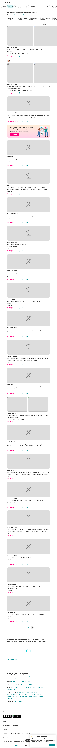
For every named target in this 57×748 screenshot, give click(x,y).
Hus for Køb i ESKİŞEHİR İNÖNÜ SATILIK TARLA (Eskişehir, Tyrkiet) (23, 301)
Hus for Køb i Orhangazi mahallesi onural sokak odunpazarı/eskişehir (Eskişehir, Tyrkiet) (28, 115)
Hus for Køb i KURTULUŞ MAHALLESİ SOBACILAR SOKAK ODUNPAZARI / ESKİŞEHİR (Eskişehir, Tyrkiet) (28, 529)
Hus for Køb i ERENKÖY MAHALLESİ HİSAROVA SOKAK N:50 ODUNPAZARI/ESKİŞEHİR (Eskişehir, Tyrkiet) (28, 187)
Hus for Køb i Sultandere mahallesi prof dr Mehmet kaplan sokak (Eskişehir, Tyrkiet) (27, 358)
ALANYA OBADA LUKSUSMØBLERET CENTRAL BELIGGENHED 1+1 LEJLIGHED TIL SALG (28, 86)
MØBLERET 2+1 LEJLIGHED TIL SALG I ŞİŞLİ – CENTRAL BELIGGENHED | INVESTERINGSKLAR (28, 49)
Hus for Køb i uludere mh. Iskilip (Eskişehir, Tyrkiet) (19, 557)
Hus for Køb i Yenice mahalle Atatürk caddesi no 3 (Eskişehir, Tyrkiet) (24, 216)
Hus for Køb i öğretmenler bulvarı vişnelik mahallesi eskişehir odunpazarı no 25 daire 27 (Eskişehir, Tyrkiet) (28, 472)
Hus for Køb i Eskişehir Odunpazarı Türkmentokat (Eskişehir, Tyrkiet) (24, 586)
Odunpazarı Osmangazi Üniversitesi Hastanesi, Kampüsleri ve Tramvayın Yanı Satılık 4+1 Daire (28, 415)
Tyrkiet (10, 10)
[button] (32, 627)
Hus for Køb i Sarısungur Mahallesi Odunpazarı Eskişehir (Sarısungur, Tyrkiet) (26, 330)
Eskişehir (15, 10)
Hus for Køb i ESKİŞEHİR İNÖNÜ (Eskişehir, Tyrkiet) (19, 159)
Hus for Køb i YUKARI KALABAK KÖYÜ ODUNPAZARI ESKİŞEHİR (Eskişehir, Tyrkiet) (27, 501)
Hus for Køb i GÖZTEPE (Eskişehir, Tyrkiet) (17, 244)
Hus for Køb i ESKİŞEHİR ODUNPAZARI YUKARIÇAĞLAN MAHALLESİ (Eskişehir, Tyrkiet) (28, 273)
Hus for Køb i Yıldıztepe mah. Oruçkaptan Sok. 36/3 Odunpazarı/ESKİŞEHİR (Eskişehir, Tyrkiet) (28, 444)
